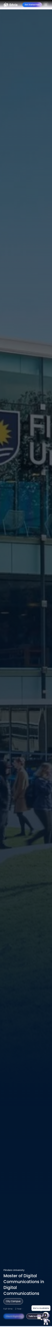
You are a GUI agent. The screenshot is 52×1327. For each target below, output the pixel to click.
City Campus (13, 1301)
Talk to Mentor (36, 1316)
